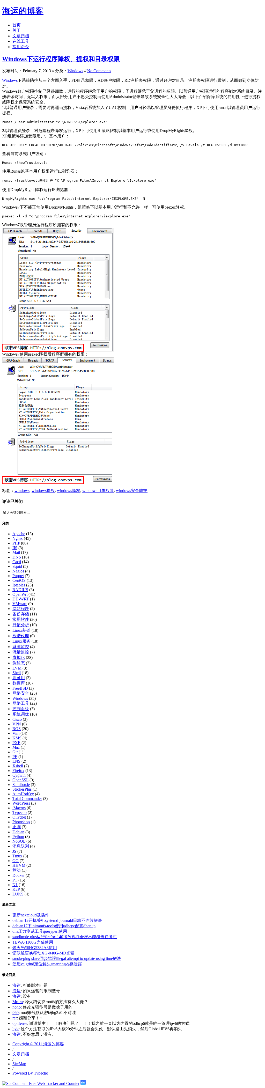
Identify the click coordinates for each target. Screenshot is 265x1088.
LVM (16, 668)
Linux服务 (21, 641)
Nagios (18, 571)
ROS (16, 728)
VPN (16, 724)
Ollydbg (19, 817)
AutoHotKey (23, 794)
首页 (16, 25)
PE (14, 756)
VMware (19, 603)
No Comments (99, 71)
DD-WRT (20, 599)
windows (22, 490)
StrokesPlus (22, 789)
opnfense (19, 1023)
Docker (18, 875)
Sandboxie (21, 784)
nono (16, 1007)
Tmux (17, 856)
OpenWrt (19, 594)
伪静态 (18, 663)
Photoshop (21, 822)
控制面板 (20, 709)
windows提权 (43, 490)
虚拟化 (18, 657)
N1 (15, 885)
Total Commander (27, 798)
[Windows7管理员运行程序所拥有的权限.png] (58, 350)
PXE (16, 742)
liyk (15, 1029)
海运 (16, 985)
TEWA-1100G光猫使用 (32, 942)
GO (15, 860)
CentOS (19, 580)
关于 (16, 30)
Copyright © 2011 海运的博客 (38, 1044)
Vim (15, 733)
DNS (16, 557)
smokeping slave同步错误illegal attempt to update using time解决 (66, 958)
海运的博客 (22, 11)
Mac (16, 747)
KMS (16, 738)
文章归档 (20, 36)
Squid (17, 566)
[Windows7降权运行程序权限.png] (58, 482)
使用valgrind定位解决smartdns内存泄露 (47, 964)
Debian (18, 832)
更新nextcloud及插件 (30, 915)
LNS (16, 761)
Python (18, 836)
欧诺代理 (20, 636)
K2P (16, 889)
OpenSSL (20, 780)
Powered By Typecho (30, 1073)
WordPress (21, 803)
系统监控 (20, 646)
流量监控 (20, 652)
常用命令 (20, 47)
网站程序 (20, 608)
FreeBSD (20, 688)
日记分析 (20, 625)
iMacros (19, 808)
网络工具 (20, 703)
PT (14, 880)
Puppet (18, 576)
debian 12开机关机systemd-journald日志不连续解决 (57, 920)
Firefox (18, 770)
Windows (75, 71)
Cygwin (19, 775)
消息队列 (20, 846)
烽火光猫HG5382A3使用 (34, 947)
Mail (16, 552)
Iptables (18, 585)
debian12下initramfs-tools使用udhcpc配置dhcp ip (53, 926)
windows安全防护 (132, 490)
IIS (14, 548)
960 (15, 1012)
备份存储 (20, 614)
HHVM (18, 865)
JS (14, 851)
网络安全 (20, 693)
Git (15, 752)
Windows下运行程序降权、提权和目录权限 (61, 59)
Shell (16, 673)
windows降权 (68, 490)
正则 (16, 827)
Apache (18, 534)
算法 (16, 870)
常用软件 (20, 619)
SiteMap (19, 1064)
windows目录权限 (98, 490)
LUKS (18, 894)
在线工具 (20, 41)
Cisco (17, 719)
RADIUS (20, 589)
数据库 (18, 683)
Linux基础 (21, 630)
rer (14, 1018)
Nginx (17, 538)
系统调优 (20, 714)
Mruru (17, 1001)
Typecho (19, 812)
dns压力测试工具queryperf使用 (39, 931)
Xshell (17, 766)
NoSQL (18, 841)
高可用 (18, 677)
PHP (16, 543)
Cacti (16, 562)
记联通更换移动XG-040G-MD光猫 (43, 953)
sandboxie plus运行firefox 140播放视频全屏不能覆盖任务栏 (64, 937)
